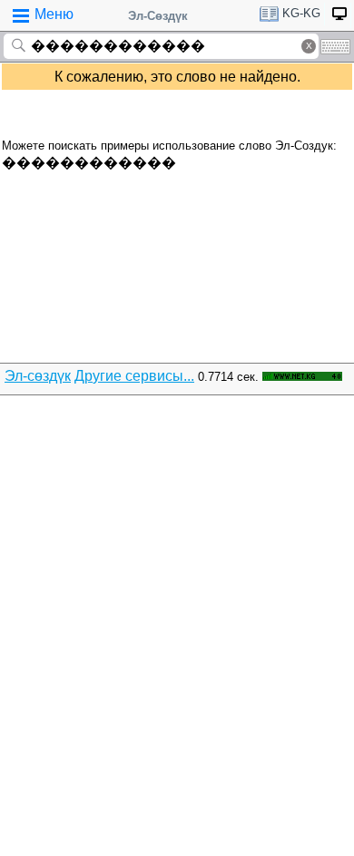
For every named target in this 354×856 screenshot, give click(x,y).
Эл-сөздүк (38, 376)
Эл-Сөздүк (158, 16)
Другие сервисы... (134, 376)
